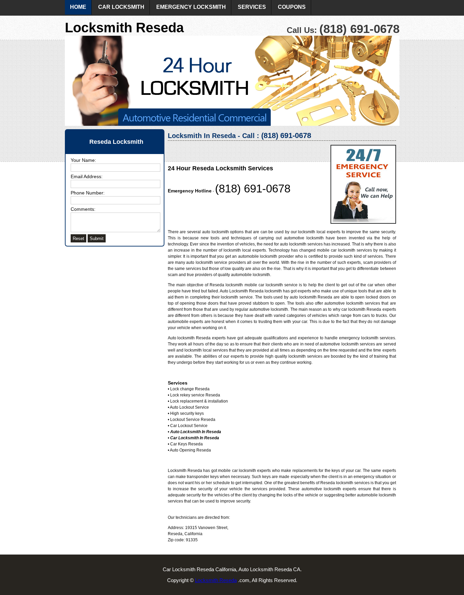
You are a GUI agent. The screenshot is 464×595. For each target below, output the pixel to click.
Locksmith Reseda (216, 580)
